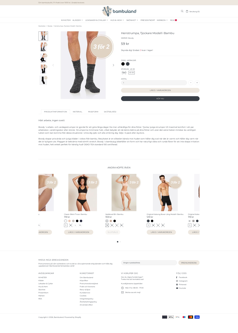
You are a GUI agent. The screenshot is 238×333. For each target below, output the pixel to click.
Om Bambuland (86, 277)
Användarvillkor (86, 305)
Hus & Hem (43, 287)
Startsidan (42, 26)
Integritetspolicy (86, 299)
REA (40, 299)
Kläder (41, 280)
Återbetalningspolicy (88, 302)
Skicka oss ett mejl (132, 292)
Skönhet (41, 290)
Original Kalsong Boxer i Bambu (51, 214)
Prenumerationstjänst (89, 283)
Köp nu (160, 98)
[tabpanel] (57, 207)
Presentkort (43, 293)
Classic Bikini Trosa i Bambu (173, 214)
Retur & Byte (85, 290)
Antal (124, 79)
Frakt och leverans (87, 287)
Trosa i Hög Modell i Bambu (91, 214)
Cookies (83, 296)
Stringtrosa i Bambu (129, 214)
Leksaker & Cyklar (45, 283)
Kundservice (85, 293)
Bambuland (119, 11)
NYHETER (42, 277)
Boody (50, 26)
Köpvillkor (84, 280)
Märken (41, 296)
